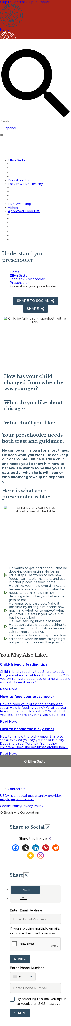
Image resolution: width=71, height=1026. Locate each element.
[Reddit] (55, 847)
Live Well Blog (19, 204)
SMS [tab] (23, 898)
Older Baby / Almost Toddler (33, 172)
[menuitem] (39, 168)
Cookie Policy (10, 806)
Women (20, 187)
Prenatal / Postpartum (29, 164)
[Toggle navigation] (1, 135)
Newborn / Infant (26, 168)
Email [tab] (25, 890)
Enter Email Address (26, 910)
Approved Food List (24, 211)
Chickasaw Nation (26, 218)
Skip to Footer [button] (38, 2)
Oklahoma (21, 231)
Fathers (20, 200)
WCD (18, 239)
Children (20, 195)
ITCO (18, 227)
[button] (35, 83)
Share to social (33, 301)
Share (20, 958)
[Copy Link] (30, 855)
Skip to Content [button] (12, 2)
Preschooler (19, 282)
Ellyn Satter (17, 160)
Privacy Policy (32, 806)
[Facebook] (15, 847)
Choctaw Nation (25, 223)
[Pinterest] (45, 847)
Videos (13, 207)
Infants (19, 191)
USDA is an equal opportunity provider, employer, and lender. (31, 797)
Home (5, 29)
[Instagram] (40, 855)
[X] (25, 847)
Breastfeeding (19, 180)
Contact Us (16, 789)
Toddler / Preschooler (29, 176)
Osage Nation (24, 235)
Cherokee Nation (26, 214)
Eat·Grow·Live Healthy (25, 184)
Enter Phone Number (27, 972)
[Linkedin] (35, 847)
